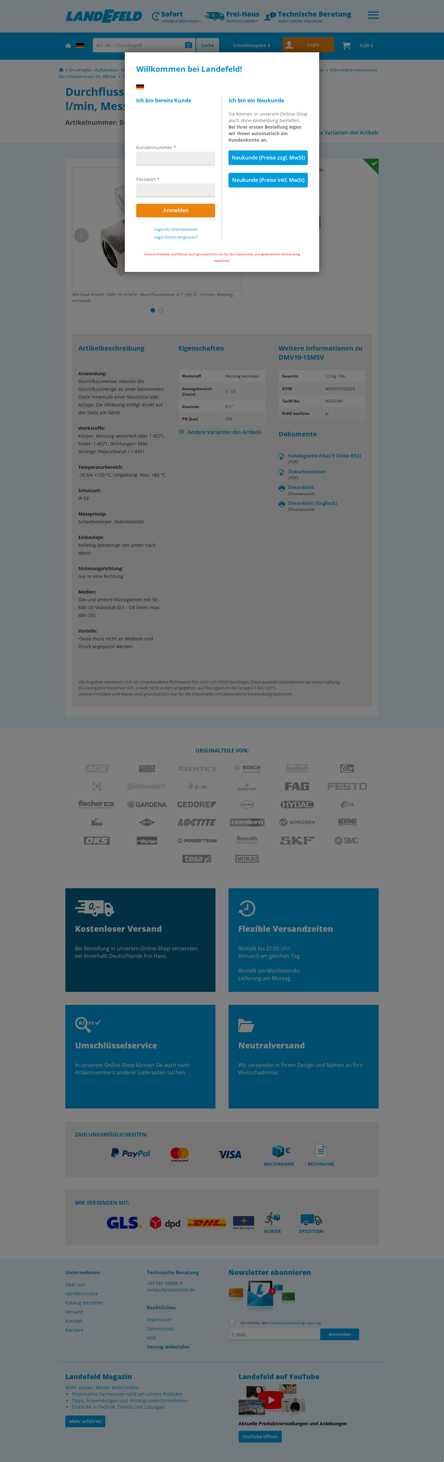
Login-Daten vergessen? (176, 237)
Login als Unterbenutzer (176, 229)
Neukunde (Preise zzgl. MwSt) (268, 157)
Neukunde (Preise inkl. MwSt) (268, 180)
